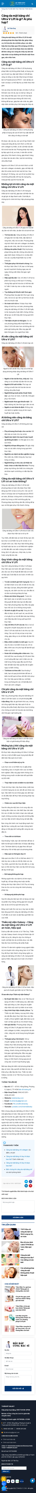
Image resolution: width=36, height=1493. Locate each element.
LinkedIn (26, 1185)
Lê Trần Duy (12, 28)
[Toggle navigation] (3, 4)
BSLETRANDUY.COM (20, 1488)
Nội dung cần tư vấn (11, 1373)
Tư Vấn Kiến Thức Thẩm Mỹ (16, 9)
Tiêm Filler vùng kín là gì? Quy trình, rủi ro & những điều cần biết (23, 1328)
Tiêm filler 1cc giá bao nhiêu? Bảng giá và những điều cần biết (23, 1289)
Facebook (30, 1181)
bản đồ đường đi (24, 1089)
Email (6, 1365)
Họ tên (7, 1350)
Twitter (26, 1181)
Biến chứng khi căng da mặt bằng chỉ (19, 1169)
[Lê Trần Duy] (17, 1481)
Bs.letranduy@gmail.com (18, 1101)
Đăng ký (6, 1471)
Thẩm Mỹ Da (28, 9)
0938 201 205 (21, 1429)
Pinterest (30, 1185)
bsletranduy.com (18, 1098)
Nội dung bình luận (9, 1198)
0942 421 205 (9, 1429)
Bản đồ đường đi (22, 1425)
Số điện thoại (9, 1358)
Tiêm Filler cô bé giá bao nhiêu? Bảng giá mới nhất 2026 (23, 1308)
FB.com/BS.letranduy (20, 1104)
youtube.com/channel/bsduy (22, 1107)
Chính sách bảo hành (9, 1442)
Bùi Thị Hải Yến (18, 4)
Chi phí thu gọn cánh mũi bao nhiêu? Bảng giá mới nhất (23, 1298)
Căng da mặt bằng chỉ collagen (17, 1150)
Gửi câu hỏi (17, 1388)
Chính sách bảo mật (9, 1439)
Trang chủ (4, 9)
